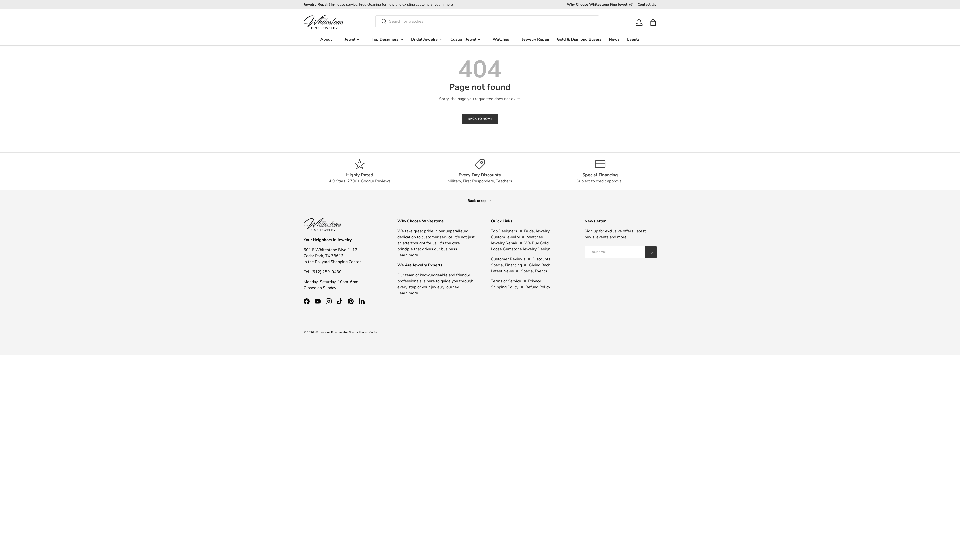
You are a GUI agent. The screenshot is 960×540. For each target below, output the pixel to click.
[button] (653, 22)
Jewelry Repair (536, 39)
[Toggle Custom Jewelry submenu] (483, 39)
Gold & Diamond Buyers (579, 39)
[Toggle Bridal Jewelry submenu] (441, 39)
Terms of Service (506, 281)
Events (633, 39)
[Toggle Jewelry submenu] (363, 39)
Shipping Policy (504, 287)
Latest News (502, 271)
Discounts (541, 259)
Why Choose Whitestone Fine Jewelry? (600, 4)
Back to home (480, 119)
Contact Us (647, 4)
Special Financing (506, 265)
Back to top (478, 200)
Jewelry (352, 39)
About (326, 39)
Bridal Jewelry (424, 39)
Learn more (443, 4)
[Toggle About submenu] (335, 39)
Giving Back (539, 265)
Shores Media (368, 332)
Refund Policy (538, 287)
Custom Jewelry (465, 39)
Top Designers (385, 39)
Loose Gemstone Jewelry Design (520, 249)
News (614, 39)
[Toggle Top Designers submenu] (402, 39)
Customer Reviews (508, 259)
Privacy (534, 281)
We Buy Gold (536, 243)
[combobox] (487, 21)
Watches (501, 39)
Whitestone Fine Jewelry (331, 332)
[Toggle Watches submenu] (513, 39)
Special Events (534, 271)
